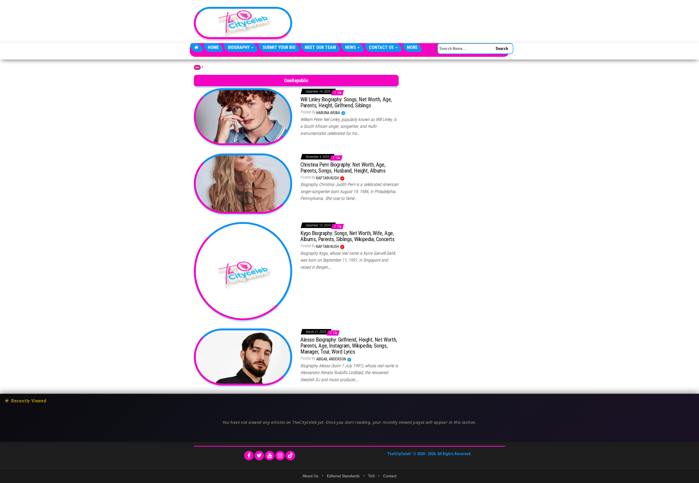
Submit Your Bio (279, 47)
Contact (389, 476)
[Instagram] (280, 455)
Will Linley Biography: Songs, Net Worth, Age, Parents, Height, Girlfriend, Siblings (346, 102)
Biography (239, 47)
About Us (310, 476)
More (412, 47)
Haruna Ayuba (328, 113)
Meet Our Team (320, 47)
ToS (371, 476)
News (351, 47)
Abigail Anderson (331, 359)
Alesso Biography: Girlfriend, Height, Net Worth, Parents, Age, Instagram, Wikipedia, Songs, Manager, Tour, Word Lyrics (348, 345)
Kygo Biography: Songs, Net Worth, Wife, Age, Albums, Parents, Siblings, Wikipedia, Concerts (347, 236)
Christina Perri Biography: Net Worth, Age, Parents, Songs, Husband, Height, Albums (342, 167)
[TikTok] (290, 455)
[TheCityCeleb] (196, 47)
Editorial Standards (343, 476)
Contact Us (382, 47)
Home (213, 47)
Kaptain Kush (328, 178)
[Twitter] (259, 455)
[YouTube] (269, 455)
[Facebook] (249, 455)
